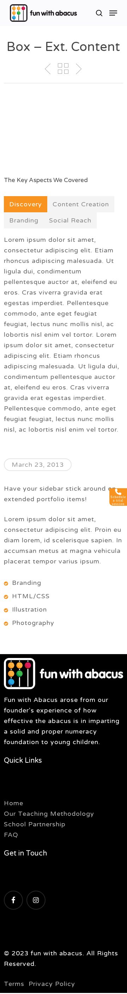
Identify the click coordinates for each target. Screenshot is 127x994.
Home (13, 803)
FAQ (11, 835)
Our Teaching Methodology (49, 814)
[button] (113, 13)
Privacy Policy (52, 984)
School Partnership (35, 824)
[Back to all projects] (63, 69)
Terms (14, 984)
